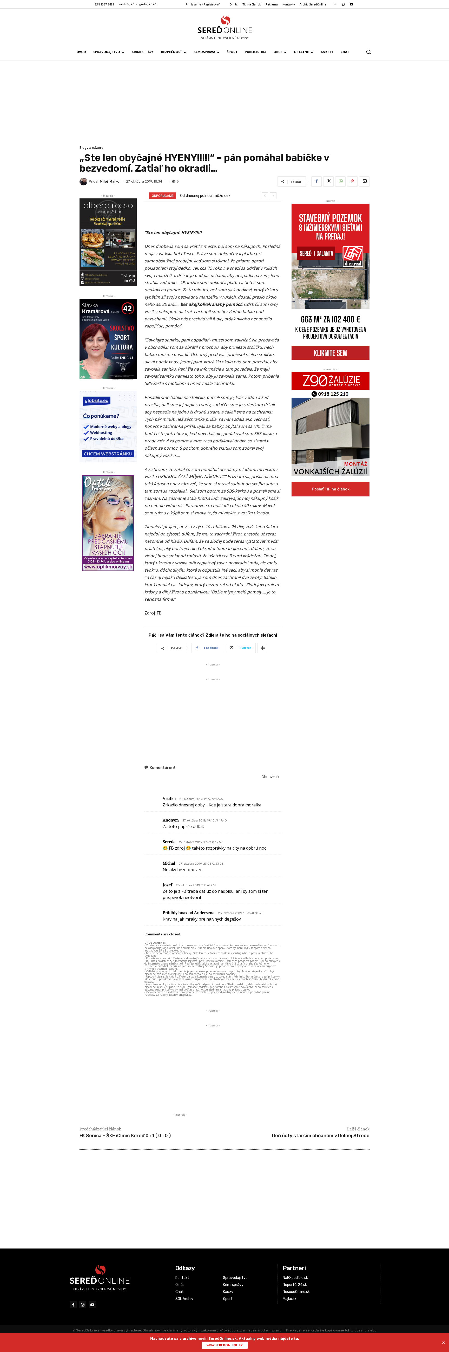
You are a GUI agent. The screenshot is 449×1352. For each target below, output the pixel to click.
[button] (368, 52)
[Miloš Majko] (84, 181)
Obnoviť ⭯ (270, 776)
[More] (262, 648)
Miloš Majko (109, 181)
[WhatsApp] (340, 181)
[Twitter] (328, 181)
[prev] (265, 195)
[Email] (364, 181)
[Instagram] (343, 5)
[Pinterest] (352, 181)
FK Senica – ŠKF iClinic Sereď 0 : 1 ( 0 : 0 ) (125, 1135)
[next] (273, 195)
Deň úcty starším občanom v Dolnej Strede (320, 1135)
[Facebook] (335, 5)
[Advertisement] (224, 105)
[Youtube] (351, 5)
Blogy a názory (91, 147)
